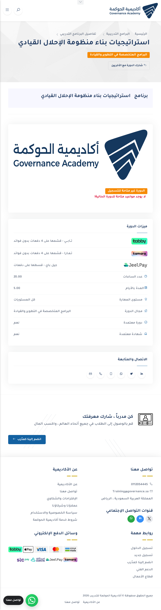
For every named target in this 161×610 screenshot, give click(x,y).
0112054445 (140, 484)
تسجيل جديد (143, 555)
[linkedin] (140, 519)
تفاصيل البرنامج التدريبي (78, 34)
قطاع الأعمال (143, 577)
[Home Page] (134, 10)
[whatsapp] (131, 519)
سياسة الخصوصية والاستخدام (54, 513)
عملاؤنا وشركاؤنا (64, 506)
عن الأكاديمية (67, 484)
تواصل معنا (68, 492)
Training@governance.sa (131, 492)
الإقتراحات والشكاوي (62, 499)
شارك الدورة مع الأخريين (127, 65)
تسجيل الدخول (142, 548)
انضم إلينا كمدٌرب (29, 439)
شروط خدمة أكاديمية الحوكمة (55, 520)
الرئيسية (141, 34)
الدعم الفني (144, 570)
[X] (149, 519)
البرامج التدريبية (118, 34)
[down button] (80, 2)
